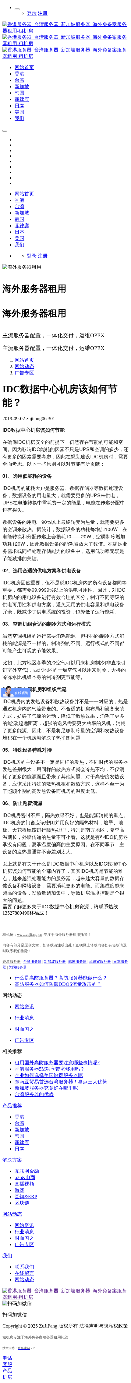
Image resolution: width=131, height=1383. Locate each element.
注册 (43, 13)
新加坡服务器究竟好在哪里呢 (46, 1088)
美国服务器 (18, 967)
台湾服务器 (32, 961)
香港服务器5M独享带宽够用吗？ (50, 1069)
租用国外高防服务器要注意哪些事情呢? (57, 1062)
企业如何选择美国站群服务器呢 (49, 1075)
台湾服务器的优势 (34, 1094)
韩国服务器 (77, 961)
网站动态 (24, 366)
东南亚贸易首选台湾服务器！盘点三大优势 (61, 1081)
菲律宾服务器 (100, 961)
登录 (32, 13)
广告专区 (24, 372)
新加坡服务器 (55, 961)
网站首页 (24, 193)
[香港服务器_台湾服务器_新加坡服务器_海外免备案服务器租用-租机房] (65, 56)
